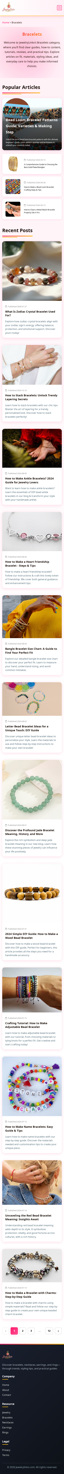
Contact (6, 1395)
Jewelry (6, 1412)
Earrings (7, 1427)
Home (5, 22)
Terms (5, 1455)
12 (49, 1330)
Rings (5, 1432)
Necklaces (8, 1422)
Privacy (6, 1450)
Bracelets (7, 1417)
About (5, 1390)
